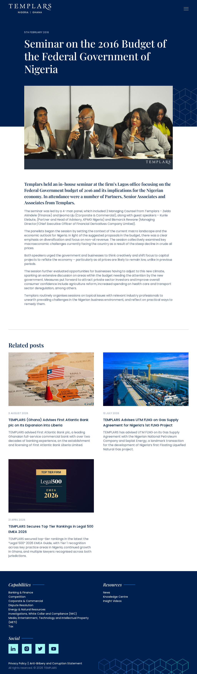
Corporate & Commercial (25, 601)
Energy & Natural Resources (26, 609)
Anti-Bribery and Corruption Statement (56, 663)
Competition (17, 597)
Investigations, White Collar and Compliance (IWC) (42, 614)
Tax (10, 626)
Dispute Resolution (20, 605)
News (106, 592)
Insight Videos (112, 601)
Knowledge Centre (115, 597)
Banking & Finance (20, 592)
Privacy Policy (17, 663)
